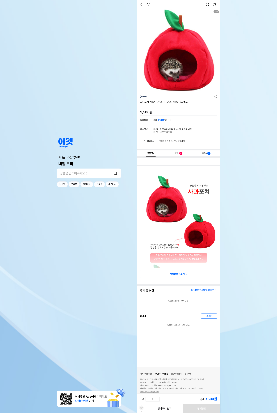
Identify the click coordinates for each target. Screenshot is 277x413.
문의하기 (209, 316)
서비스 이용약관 (145, 374)
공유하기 (215, 96)
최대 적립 (161, 120)
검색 (115, 173)
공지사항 (188, 374)
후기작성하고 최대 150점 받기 (202, 290)
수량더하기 (157, 399)
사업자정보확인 (200, 379)
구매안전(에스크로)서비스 (149, 391)
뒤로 (141, 4)
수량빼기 (148, 399)
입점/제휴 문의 (176, 374)
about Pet (65, 143)
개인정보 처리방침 (161, 374)
